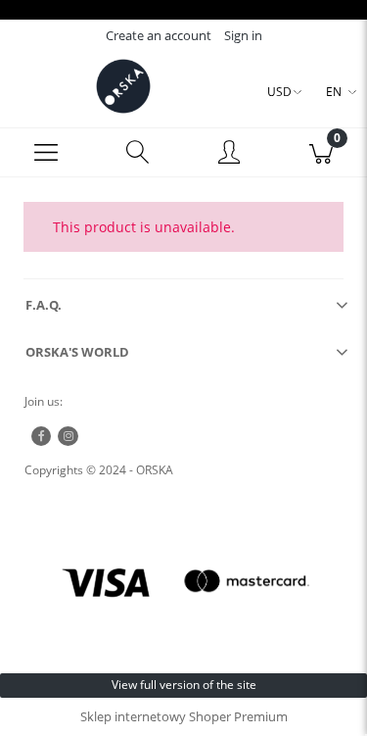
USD (279, 91)
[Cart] (321, 152)
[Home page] (123, 86)
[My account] (230, 155)
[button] (46, 152)
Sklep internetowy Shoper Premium (184, 716)
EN (334, 91)
